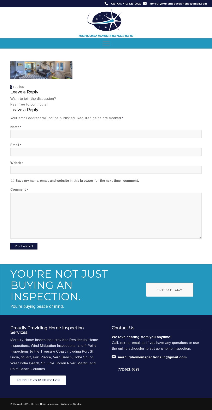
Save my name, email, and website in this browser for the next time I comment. (77, 180)
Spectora (77, 404)
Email (15, 145)
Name (15, 127)
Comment (19, 189)
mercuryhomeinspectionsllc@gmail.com (178, 3)
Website (16, 163)
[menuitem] (106, 43)
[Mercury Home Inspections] (106, 22)
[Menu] (106, 43)
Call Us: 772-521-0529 (126, 3)
